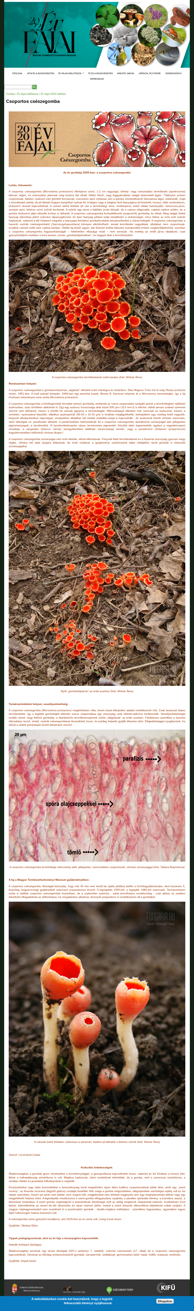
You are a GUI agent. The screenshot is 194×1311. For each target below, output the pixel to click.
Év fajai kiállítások (69, 73)
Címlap (10, 93)
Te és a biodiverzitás (100, 73)
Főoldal (17, 73)
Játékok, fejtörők (149, 73)
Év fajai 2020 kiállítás (53, 93)
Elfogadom (165, 1301)
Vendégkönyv (173, 73)
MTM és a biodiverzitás (40, 73)
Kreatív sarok (125, 73)
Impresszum (97, 79)
